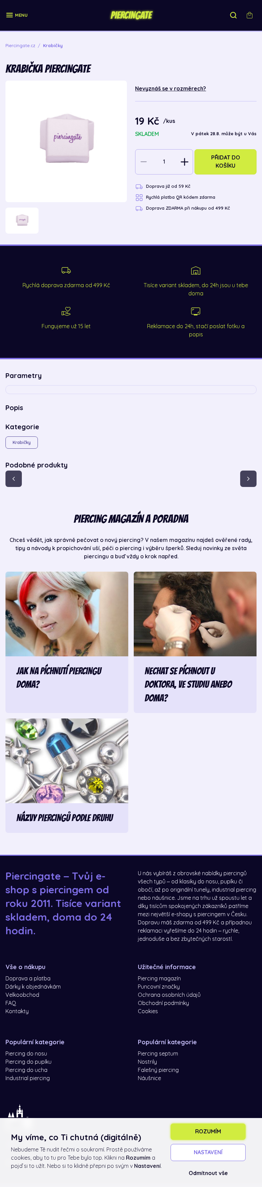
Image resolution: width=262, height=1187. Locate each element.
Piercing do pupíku (28, 1062)
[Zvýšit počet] (184, 162)
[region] (66, 221)
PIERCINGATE (131, 15)
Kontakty (17, 1011)
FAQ (10, 1003)
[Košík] (250, 15)
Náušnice (149, 1078)
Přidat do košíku (225, 162)
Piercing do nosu (26, 1054)
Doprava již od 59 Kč (168, 186)
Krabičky (22, 442)
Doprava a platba (27, 979)
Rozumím (208, 1132)
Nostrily (147, 1062)
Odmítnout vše (208, 1173)
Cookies (148, 1011)
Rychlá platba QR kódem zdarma (180, 197)
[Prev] (13, 479)
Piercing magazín (159, 979)
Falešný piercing (158, 1070)
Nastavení (208, 1152)
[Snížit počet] (143, 162)
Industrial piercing (27, 1078)
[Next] (248, 479)
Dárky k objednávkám (33, 987)
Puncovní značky (159, 987)
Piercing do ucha (26, 1070)
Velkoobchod (22, 995)
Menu (21, 15)
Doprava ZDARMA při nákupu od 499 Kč (188, 208)
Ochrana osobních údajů (169, 995)
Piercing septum (158, 1054)
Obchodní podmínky (163, 1003)
